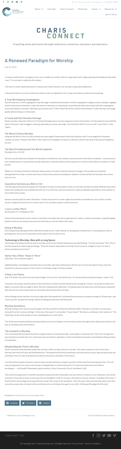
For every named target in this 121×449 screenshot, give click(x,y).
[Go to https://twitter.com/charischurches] (12, 2)
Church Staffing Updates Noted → (102, 415)
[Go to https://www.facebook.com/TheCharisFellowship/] (3, 2)
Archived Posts (19, 395)
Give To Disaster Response (88, 2)
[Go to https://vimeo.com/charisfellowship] (21, 2)
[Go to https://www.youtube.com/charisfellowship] (17, 2)
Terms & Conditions (93, 443)
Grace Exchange (32, 395)
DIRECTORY (112, 2)
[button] (15, 435)
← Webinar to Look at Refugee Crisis (20, 415)
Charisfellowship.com (45, 443)
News (41, 395)
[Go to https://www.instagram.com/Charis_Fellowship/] (8, 2)
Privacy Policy (78, 443)
